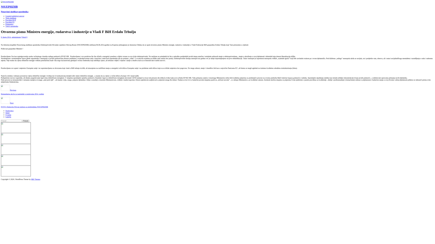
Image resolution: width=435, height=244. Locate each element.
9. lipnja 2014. (6, 37)
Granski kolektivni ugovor (14, 16)
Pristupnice (9, 24)
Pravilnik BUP (10, 20)
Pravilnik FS (9, 22)
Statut (7, 113)
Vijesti (23, 37)
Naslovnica (9, 111)
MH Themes (35, 179)
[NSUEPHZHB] (7, 2)
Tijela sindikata (10, 18)
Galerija (8, 117)
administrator (16, 37)
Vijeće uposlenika (11, 26)
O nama (8, 115)
